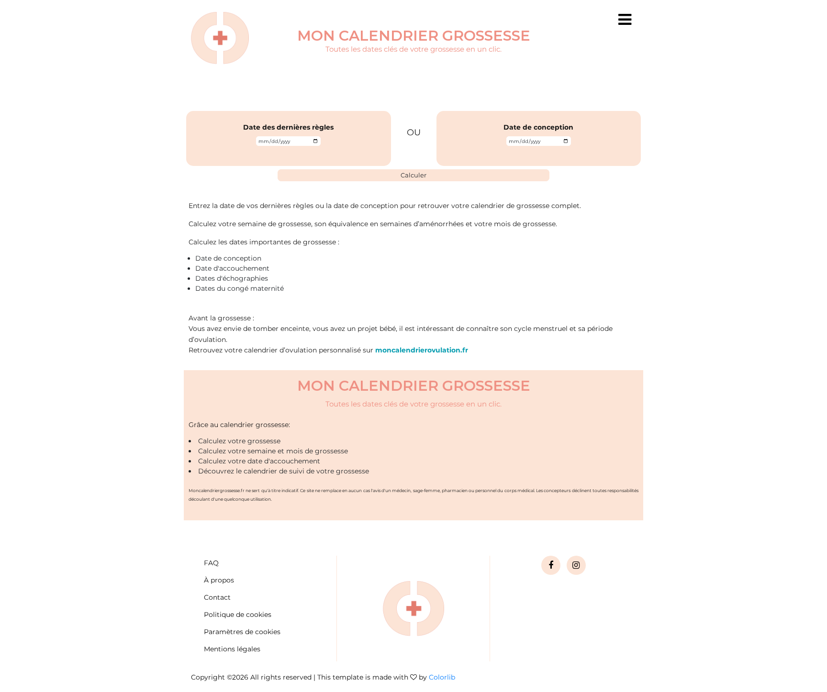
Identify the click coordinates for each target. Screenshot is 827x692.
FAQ (211, 563)
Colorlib (442, 677)
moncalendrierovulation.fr (421, 350)
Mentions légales (232, 649)
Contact (217, 597)
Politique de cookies (237, 614)
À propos (219, 580)
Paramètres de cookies (242, 631)
